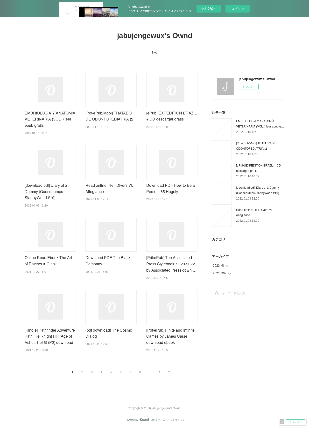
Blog (155, 52)
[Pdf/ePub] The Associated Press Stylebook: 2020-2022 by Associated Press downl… (171, 264)
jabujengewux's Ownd (154, 36)
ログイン (237, 8)
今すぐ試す (208, 8)
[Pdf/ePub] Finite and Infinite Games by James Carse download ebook (170, 336)
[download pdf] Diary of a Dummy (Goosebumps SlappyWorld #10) (46, 191)
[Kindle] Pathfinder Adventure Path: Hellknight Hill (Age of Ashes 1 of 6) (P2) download (50, 336)
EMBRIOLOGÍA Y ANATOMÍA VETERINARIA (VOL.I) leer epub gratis (50, 119)
